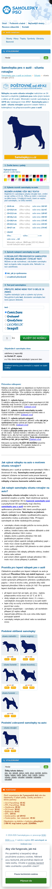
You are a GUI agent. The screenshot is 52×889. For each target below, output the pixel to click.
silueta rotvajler (10, 728)
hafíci (24, 775)
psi (10, 773)
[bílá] (5, 176)
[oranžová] (23, 176)
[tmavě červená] (23, 180)
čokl (29, 775)
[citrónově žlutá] (20, 176)
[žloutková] (34, 180)
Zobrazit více (30, 407)
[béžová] (9, 180)
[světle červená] (9, 176)
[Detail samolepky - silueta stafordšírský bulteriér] (7, 659)
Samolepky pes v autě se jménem (16, 75)
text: (6, 307)
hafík (19, 775)
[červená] (38, 176)
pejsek (15, 773)
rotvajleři (8, 779)
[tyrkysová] (38, 180)
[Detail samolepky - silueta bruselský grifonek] (25, 687)
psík (27, 773)
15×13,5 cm (12, 213)
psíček (38, 773)
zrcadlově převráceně (16, 277)
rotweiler (29, 777)
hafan (7, 775)
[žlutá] (5, 180)
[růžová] (41, 180)
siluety (14, 777)
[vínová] (27, 176)
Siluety (37, 75)
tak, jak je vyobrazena (16, 273)
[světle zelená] (16, 176)
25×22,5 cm (12, 224)
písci (32, 773)
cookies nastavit (36, 863)
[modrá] (41, 176)
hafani (13, 775)
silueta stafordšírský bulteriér (14, 636)
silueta (7, 777)
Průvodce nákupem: (11, 384)
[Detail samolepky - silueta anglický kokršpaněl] (25, 659)
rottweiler (37, 777)
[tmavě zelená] (30, 180)
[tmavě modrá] (27, 180)
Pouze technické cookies (26, 874)
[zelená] (45, 176)
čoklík (35, 775)
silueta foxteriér (10, 665)
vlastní (10, 232)
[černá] (34, 176)
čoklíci (41, 775)
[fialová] (12, 180)
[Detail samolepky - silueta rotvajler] (7, 750)
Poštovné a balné (17, 23)
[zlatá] (16, 180)
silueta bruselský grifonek (31, 665)
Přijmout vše (26, 881)
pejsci (21, 773)
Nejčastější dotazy (36, 23)
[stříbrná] (30, 176)
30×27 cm (11, 228)
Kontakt (25, 27)
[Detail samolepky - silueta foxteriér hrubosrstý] (7, 715)
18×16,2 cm (12, 217)
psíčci (44, 773)
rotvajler (21, 777)
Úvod (4, 23)
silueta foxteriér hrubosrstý (13, 693)
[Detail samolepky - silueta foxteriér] (7, 687)
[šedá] (20, 180)
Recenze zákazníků (10, 27)
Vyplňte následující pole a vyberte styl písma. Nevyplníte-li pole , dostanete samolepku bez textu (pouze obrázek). (24, 294)
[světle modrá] (12, 176)
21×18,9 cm (12, 220)
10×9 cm (10, 206)
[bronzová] (45, 180)
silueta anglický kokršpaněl (32, 636)
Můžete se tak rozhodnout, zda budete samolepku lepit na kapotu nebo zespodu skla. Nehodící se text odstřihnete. (25, 261)
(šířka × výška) (24, 206)
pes (6, 773)
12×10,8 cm (12, 210)
